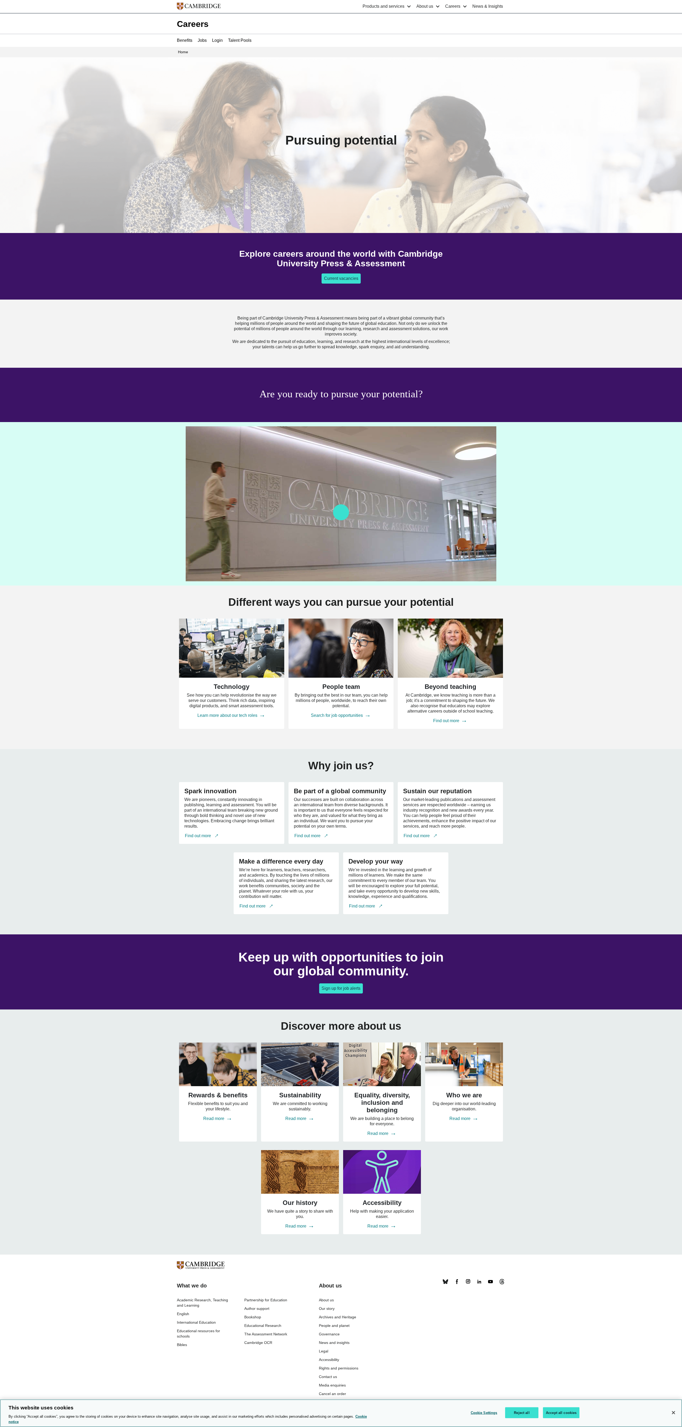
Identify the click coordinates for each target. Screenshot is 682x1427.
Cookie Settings (484, 1413)
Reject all (521, 1413)
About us (424, 6)
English (183, 1314)
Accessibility (329, 1360)
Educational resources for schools (198, 1333)
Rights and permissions (338, 1368)
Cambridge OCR (258, 1342)
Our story (327, 1308)
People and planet (334, 1325)
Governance (329, 1334)
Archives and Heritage (337, 1317)
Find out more (446, 720)
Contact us (328, 1377)
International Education (196, 1322)
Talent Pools (239, 40)
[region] (341, 1413)
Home (183, 52)
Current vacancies (341, 278)
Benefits (184, 40)
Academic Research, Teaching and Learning (202, 1302)
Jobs (202, 40)
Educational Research (262, 1325)
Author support (256, 1308)
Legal (323, 1351)
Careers (452, 6)
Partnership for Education (265, 1300)
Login (217, 40)
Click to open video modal (341, 512)
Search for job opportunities (337, 715)
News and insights (334, 1342)
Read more (214, 1118)
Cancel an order (332, 1394)
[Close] (673, 1412)
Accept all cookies (561, 1413)
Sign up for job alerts (341, 988)
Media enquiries (332, 1385)
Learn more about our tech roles (227, 715)
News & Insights (487, 6)
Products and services (383, 6)
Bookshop (252, 1317)
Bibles (182, 1345)
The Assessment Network (265, 1334)
